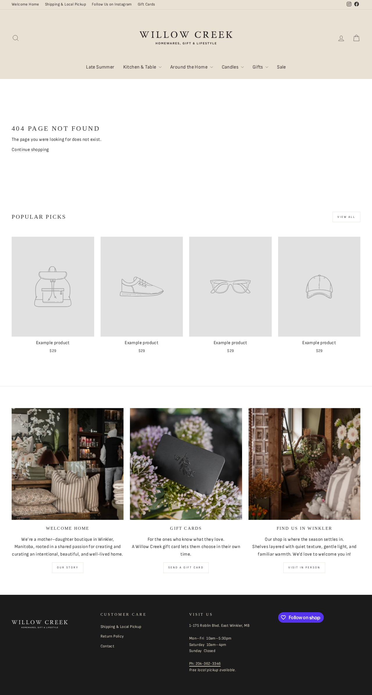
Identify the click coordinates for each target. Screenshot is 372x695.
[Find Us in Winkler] (304, 464)
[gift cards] (186, 464)
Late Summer (100, 67)
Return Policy (112, 636)
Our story (67, 567)
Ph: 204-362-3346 (205, 663)
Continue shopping (30, 149)
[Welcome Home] (68, 464)
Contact (108, 646)
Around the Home (189, 67)
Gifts (258, 67)
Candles (230, 67)
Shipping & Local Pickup (65, 4)
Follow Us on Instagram (112, 4)
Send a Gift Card (186, 567)
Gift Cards (146, 4)
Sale (281, 67)
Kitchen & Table (140, 67)
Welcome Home (25, 4)
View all (346, 217)
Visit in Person (304, 567)
